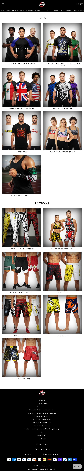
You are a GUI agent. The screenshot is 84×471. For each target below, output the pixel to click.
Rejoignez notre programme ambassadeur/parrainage (42, 429)
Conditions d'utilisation (42, 426)
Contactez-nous (42, 435)
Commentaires (42, 407)
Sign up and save (41, 449)
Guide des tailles (42, 403)
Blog (42, 432)
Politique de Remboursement (42, 419)
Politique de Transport (42, 416)
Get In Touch (41, 444)
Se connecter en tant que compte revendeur (42, 413)
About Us (42, 438)
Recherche (41, 400)
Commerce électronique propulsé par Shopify (42, 469)
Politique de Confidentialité (42, 422)
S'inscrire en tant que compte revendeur (42, 410)
